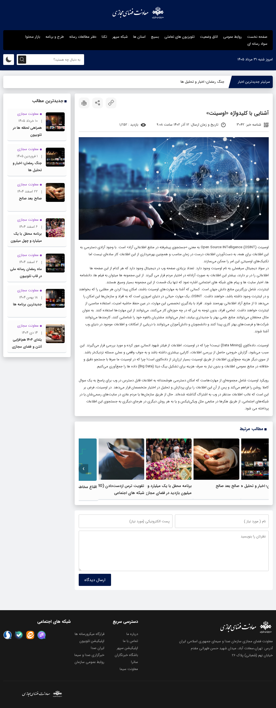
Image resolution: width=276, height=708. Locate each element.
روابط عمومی (232, 37)
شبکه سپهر (120, 37)
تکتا (104, 37)
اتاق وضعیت (209, 37)
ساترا (134, 662)
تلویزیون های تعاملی (179, 37)
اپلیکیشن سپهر (127, 648)
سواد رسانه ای (257, 44)
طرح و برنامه (55, 37)
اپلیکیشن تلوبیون (92, 641)
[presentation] (264, 469)
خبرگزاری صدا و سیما (89, 655)
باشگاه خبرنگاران (126, 655)
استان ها (139, 37)
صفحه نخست (257, 37)
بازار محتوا (32, 37)
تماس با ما (130, 641)
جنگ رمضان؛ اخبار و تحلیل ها (202, 82)
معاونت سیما (129, 669)
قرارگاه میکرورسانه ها (89, 634)
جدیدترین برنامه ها (27, 304)
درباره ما (132, 634)
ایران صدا (97, 648)
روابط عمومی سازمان (89, 662)
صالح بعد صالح (227, 486)
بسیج (155, 37)
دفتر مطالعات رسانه (82, 37)
